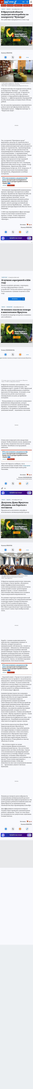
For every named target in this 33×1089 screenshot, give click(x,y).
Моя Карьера (10, 5)
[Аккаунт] (31, 2)
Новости (3, 5)
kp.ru (30, 220)
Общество (9, 9)
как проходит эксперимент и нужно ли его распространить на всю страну (15, 180)
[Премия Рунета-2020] (15, 1)
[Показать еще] (27, 57)
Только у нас (28, 5)
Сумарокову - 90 (19, 5)
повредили (18, 462)
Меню (2, 2)
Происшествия (10, 303)
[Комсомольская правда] (9, 2)
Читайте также (5, 273)
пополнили (19, 1026)
